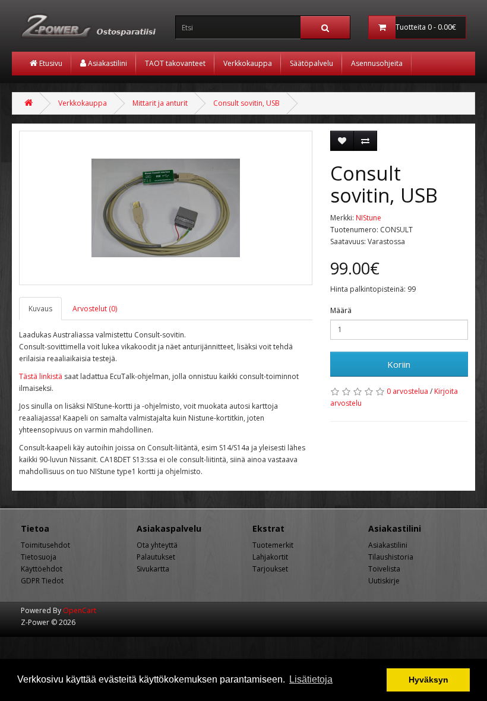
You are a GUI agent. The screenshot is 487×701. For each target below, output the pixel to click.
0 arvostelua (407, 391)
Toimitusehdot (45, 545)
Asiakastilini (106, 63)
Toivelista (384, 569)
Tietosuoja (38, 557)
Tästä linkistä (40, 376)
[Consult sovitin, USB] (165, 208)
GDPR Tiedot (42, 581)
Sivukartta (153, 569)
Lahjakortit (270, 557)
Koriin (398, 364)
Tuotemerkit (272, 545)
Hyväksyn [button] (428, 679)
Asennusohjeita (377, 63)
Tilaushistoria (390, 557)
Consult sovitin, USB (246, 103)
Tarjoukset (270, 569)
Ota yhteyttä (157, 545)
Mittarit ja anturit (160, 103)
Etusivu (49, 63)
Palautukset (156, 557)
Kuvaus (40, 309)
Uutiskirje (384, 581)
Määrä (341, 310)
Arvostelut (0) (94, 309)
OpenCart (79, 610)
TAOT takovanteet (175, 63)
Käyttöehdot (41, 569)
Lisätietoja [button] (311, 679)
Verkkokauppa (247, 63)
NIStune (368, 218)
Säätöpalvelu (311, 63)
